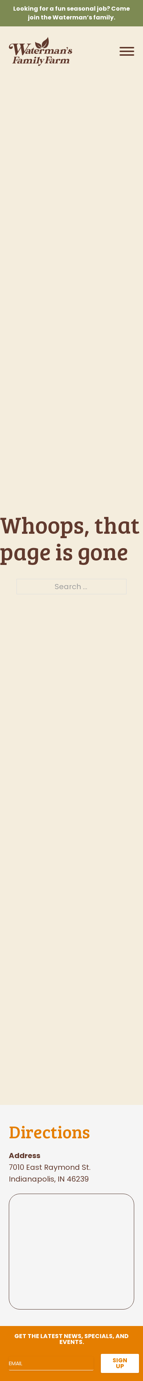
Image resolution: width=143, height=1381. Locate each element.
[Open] (127, 51)
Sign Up (120, 1363)
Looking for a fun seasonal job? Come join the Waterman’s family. (71, 13)
